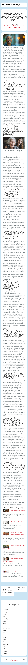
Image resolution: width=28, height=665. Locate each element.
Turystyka (5, 644)
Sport (4, 639)
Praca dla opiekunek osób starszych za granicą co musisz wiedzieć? (13, 534)
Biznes (4, 607)
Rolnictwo (5, 637)
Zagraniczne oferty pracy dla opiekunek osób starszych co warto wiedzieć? (13, 547)
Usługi (4, 648)
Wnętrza (5, 651)
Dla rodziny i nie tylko (11, 5)
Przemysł (5, 635)
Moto (4, 623)
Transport (5, 642)
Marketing (5, 618)
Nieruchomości (6, 625)
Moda (4, 621)
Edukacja (5, 612)
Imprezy (5, 616)
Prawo (4, 632)
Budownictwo (6, 609)
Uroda (4, 646)
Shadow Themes (14, 660)
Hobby (4, 614)
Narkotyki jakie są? (15, 571)
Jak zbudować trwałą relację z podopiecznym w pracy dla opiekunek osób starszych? (13, 560)
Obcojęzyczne (6, 628)
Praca (4, 630)
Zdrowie (5, 653)
